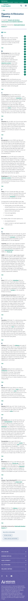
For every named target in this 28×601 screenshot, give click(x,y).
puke (11, 411)
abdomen (4, 426)
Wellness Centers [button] (6, 569)
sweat (21, 443)
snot (17, 389)
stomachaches (9, 250)
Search (21, 5)
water (9, 107)
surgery (13, 290)
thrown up (15, 463)
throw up (9, 251)
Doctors (16, 2)
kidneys (17, 345)
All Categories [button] (5, 564)
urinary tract (18, 482)
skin (18, 444)
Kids (4, 10)
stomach (12, 237)
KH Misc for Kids (7, 535)
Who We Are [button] (4, 551)
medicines (4, 370)
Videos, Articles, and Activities (11, 538)
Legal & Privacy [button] (5, 560)
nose (15, 391)
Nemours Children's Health (7, 2)
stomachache (8, 421)
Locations (21, 2)
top (2, 47)
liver (13, 326)
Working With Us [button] (6, 556)
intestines (19, 98)
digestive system (6, 63)
